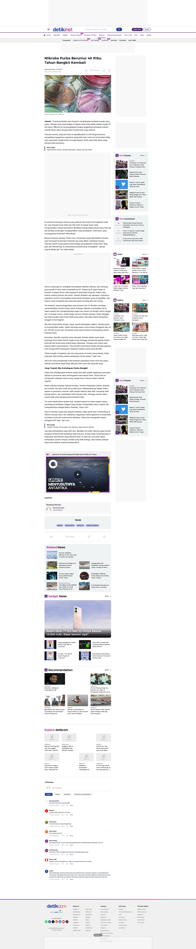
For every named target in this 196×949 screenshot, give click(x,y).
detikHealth (88, 914)
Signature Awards (105, 920)
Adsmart (102, 914)
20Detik (87, 922)
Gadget (65, 35)
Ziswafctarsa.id (104, 930)
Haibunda (140, 914)
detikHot (75, 920)
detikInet (75, 917)
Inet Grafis (132, 40)
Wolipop (87, 917)
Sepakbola (76, 925)
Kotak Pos (122, 917)
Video (142, 35)
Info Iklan (121, 922)
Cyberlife (56, 35)
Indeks (149, 35)
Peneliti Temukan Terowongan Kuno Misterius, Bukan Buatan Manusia (70, 427)
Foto (136, 35)
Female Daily (141, 920)
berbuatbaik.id (104, 909)
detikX (87, 920)
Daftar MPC (137, 29)
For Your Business (105, 936)
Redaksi (121, 909)
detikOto (75, 928)
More (107, 596)
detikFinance (76, 914)
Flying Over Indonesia (106, 933)
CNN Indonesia (141, 909)
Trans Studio (104, 925)
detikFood (88, 912)
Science (102, 35)
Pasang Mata (104, 912)
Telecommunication (114, 35)
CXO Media (140, 922)
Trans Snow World (105, 922)
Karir (120, 914)
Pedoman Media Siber (125, 912)
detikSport (76, 922)
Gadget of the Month (81, 39)
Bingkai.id (103, 928)
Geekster (106, 39)
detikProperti (76, 930)
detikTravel (88, 909)
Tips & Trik (128, 35)
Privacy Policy (123, 925)
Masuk (147, 29)
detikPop (88, 930)
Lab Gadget (95, 39)
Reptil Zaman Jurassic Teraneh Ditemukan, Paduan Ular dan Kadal (69, 150)
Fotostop (122, 40)
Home (49, 35)
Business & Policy (90, 35)
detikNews (76, 909)
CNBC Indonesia (142, 912)
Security (114, 40)
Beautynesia (140, 917)
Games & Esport (76, 34)
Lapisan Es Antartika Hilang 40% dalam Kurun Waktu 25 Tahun (74, 454)
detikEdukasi (76, 912)
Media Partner (123, 920)
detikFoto (88, 925)
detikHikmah (89, 928)
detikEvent (103, 917)
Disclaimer (122, 928)
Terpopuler (66, 40)
